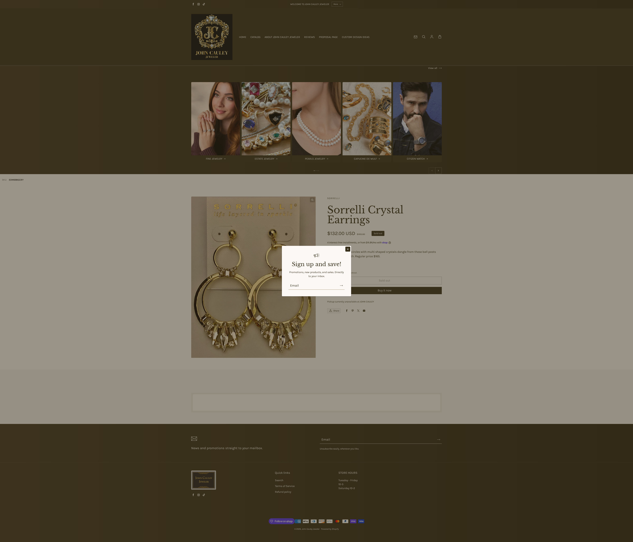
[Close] (347, 249)
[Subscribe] (341, 285)
